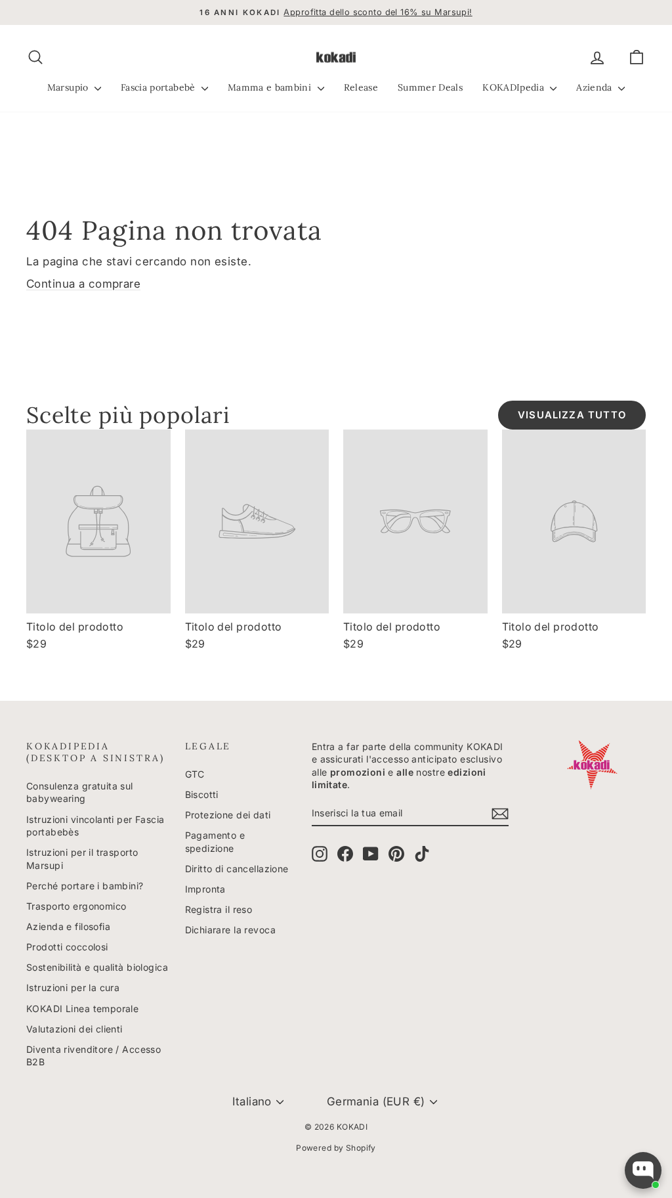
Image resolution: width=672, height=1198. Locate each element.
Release (361, 87)
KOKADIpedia (514, 87)
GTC (195, 774)
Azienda (595, 87)
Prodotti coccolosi (67, 946)
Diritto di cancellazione (237, 868)
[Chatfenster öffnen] (643, 1170)
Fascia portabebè (159, 87)
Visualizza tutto (572, 415)
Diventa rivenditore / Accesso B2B (93, 1056)
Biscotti (202, 794)
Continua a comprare (83, 283)
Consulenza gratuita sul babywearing (79, 792)
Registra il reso (219, 909)
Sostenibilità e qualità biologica (97, 967)
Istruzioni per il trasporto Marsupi (82, 859)
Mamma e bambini (271, 87)
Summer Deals (430, 87)
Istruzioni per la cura (72, 987)
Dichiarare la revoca (230, 929)
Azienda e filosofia (68, 926)
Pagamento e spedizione (215, 842)
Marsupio (69, 87)
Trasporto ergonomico (76, 906)
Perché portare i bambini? (85, 885)
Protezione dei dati (228, 814)
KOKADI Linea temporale (82, 1008)
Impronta (205, 889)
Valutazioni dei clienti (74, 1028)
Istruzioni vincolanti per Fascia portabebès (95, 826)
